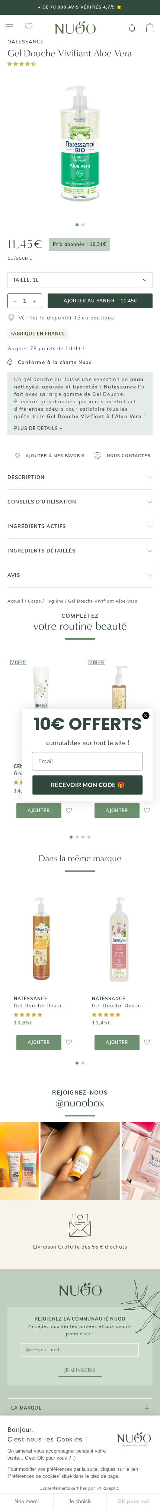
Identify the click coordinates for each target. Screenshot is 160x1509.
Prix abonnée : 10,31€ (79, 244)
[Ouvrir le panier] (149, 28)
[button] (22, 63)
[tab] (77, 224)
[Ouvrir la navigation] (9, 27)
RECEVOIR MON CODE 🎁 (88, 785)
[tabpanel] (80, 143)
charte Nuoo (76, 362)
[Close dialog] (146, 715)
